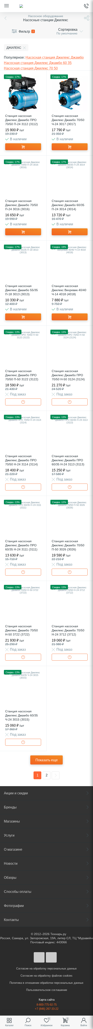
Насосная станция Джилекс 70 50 (31, 68)
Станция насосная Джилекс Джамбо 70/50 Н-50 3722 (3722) (21, 630)
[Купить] (23, 146)
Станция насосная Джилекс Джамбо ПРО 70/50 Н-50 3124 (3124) (68, 375)
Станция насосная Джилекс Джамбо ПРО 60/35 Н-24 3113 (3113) (68, 460)
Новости (11, 863)
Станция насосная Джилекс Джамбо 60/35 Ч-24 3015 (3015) (21, 715)
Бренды (10, 807)
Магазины (12, 821)
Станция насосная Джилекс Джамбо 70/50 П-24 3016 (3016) (21, 205)
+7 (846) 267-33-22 (46, 1008)
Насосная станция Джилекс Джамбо (55, 57)
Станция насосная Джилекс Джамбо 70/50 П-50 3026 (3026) (68, 545)
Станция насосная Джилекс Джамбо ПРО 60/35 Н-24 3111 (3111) (21, 545)
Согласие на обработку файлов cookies (46, 975)
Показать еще (46, 760)
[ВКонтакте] (39, 957)
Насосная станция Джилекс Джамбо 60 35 (38, 63)
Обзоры (10, 877)
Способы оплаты (17, 892)
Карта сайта (47, 999)
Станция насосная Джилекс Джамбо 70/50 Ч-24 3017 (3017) (68, 120)
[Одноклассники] (51, 957)
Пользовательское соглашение (46, 990)
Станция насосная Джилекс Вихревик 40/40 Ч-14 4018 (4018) (69, 290)
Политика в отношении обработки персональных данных (46, 982)
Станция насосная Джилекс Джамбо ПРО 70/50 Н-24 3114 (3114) (21, 460)
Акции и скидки (16, 793)
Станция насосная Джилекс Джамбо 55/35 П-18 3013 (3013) (21, 290)
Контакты (11, 920)
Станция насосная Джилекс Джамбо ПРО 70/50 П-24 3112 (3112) (21, 120)
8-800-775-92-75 (47, 1004)
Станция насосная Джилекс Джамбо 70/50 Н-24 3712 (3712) (68, 630)
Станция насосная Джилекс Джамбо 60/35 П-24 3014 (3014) (68, 205)
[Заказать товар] (23, 401)
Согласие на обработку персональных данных (46, 968)
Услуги (9, 835)
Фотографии (14, 906)
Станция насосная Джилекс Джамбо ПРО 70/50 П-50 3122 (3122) (21, 375)
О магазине (13, 849)
